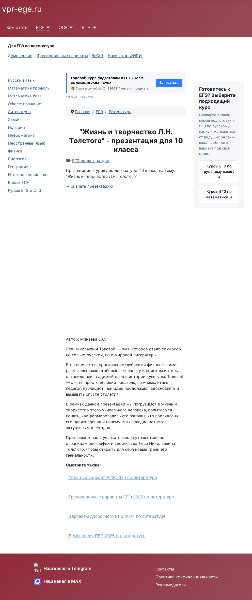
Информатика (21, 135)
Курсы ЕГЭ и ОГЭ (24, 190)
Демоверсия (20, 55)
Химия (14, 119)
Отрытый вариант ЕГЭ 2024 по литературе (112, 477)
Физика (15, 151)
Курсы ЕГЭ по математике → (219, 194)
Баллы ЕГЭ (18, 182)
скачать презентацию (92, 186)
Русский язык (21, 80)
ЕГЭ (40, 27)
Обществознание (24, 103)
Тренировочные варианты (62, 55)
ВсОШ (97, 55)
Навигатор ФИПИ (125, 55)
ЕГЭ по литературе (90, 160)
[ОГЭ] (70, 27)
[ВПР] (93, 27)
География (18, 166)
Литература (19, 111)
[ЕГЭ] (47, 27)
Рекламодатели (171, 584)
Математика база (25, 95)
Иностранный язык (26, 143)
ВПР (86, 27)
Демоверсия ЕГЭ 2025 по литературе (107, 535)
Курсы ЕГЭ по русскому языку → (219, 172)
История (16, 127)
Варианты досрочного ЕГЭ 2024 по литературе (117, 516)
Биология (17, 158)
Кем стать (16, 27)
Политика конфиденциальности (187, 576)
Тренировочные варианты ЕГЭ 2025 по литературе (121, 497)
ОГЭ (63, 27)
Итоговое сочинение (28, 174)
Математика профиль (29, 88)
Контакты (165, 569)
